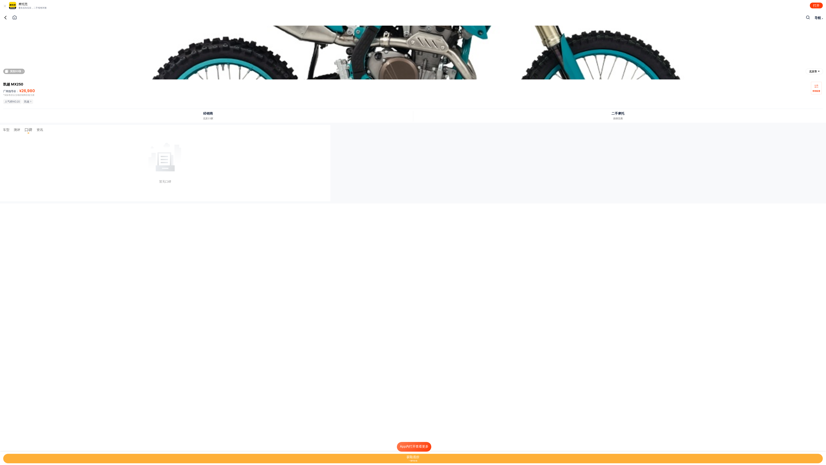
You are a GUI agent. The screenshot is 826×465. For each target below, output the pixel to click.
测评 (17, 130)
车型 (6, 130)
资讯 (40, 130)
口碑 (28, 129)
